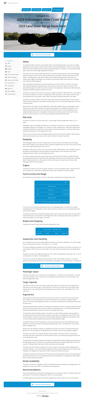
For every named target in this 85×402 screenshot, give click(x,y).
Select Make (26, 9)
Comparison (10, 61)
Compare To (46, 9)
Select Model (36, 9)
